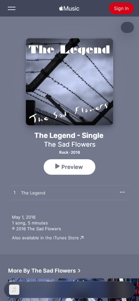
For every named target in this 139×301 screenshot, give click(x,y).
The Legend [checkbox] (33, 192)
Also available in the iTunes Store (45, 237)
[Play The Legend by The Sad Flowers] (14, 193)
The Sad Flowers (69, 144)
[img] (69, 8)
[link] (44, 270)
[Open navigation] (12, 8)
